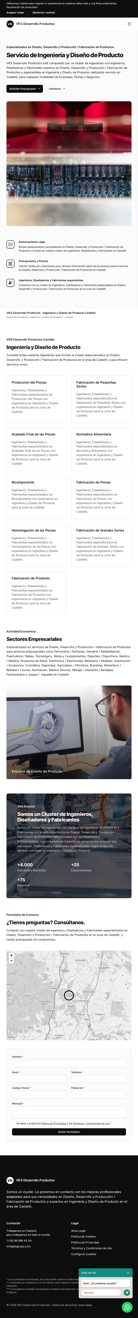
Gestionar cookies (44, 12)
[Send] (127, 1292)
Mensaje (18, 1103)
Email (16, 1072)
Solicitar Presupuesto (22, 88)
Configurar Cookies (83, 1254)
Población (78, 1087)
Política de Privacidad (53, 1123)
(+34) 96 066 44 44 (19, 1240)
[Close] (128, 1272)
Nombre (18, 1056)
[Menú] (129, 24)
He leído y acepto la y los (64, 1123)
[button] (69, 995)
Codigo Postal (21, 1087)
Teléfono (77, 1072)
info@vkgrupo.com (18, 1246)
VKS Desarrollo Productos (35, 24)
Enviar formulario (69, 1131)
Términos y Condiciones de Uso (91, 1123)
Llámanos (55, 88)
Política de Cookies (83, 1236)
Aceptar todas (15, 12)
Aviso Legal (78, 1230)
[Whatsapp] (127, 1307)
